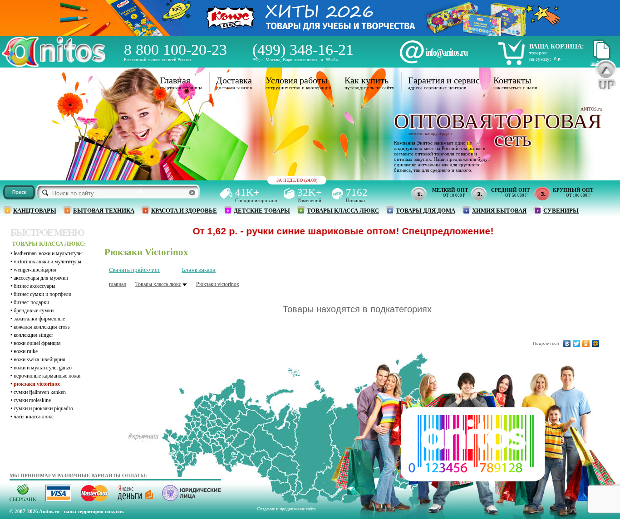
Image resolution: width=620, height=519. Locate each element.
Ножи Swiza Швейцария (39, 359)
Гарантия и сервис (444, 80)
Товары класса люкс (343, 210)
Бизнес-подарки (31, 302)
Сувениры (561, 210)
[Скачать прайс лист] (600, 58)
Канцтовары (34, 210)
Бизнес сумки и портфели (42, 294)
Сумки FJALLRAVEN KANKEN (40, 392)
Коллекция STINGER (33, 335)
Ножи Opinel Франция (37, 343)
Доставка (234, 80)
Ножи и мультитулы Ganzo (43, 367)
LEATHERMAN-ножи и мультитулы (48, 253)
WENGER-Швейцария (35, 270)
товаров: (538, 52)
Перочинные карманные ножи (47, 376)
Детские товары (262, 210)
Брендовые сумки (34, 310)
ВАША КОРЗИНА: (556, 46)
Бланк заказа (199, 270)
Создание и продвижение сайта (286, 508)
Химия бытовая (499, 210)
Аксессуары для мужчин (41, 278)
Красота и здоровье (184, 210)
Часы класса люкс (34, 416)
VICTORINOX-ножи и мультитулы (47, 261)
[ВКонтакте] (567, 343)
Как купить (366, 80)
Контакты (512, 80)
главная (117, 284)
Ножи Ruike (26, 351)
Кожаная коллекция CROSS (42, 327)
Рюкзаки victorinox (217, 284)
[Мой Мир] (595, 343)
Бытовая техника (103, 210)
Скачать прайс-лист (134, 270)
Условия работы (296, 80)
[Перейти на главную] (53, 64)
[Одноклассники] (586, 343)
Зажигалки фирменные (39, 318)
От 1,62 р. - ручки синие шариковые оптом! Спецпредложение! (320, 231)
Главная (175, 80)
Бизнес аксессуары (34, 286)
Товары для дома (425, 210)
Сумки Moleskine (32, 400)
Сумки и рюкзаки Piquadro (43, 408)
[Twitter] (576, 343)
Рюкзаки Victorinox (37, 384)
